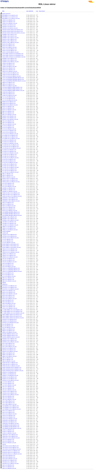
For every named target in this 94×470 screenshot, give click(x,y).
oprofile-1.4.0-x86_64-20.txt (9, 319)
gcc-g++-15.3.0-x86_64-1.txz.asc (10, 133)
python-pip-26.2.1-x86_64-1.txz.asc (11, 365)
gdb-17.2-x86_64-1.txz (7, 175)
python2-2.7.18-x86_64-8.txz (9, 373)
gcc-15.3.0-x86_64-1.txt (8, 125)
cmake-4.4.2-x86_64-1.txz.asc (9, 85)
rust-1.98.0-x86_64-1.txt (8, 400)
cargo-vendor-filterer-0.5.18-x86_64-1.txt (12, 53)
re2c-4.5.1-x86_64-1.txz (8, 388)
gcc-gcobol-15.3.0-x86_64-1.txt (10, 135)
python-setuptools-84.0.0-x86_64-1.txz (11, 368)
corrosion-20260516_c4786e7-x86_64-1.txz (12, 88)
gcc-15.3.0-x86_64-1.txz (8, 127)
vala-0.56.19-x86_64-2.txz (8, 456)
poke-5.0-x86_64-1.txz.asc (8, 360)
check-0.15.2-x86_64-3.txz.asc (9, 71)
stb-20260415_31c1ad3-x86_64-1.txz (10, 426)
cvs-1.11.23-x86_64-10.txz (8, 98)
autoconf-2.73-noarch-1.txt (9, 24)
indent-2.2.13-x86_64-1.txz (9, 228)
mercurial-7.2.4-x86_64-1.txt (9, 285)
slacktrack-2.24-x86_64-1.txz (9, 421)
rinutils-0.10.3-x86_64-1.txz (9, 392)
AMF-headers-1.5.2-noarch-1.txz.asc (11, 18)
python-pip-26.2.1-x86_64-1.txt (10, 362)
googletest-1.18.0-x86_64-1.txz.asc (11, 200)
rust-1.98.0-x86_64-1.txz (8, 402)
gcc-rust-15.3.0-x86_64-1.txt (9, 168)
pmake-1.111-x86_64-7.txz (8, 354)
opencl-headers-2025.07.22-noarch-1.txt (12, 314)
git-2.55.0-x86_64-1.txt (8, 183)
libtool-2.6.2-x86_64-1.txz (9, 255)
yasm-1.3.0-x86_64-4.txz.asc (9, 468)
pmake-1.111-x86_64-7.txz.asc (9, 356)
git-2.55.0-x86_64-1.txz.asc (9, 186)
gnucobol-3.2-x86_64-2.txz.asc (9, 191)
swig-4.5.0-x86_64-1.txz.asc (9, 442)
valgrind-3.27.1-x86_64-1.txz (9, 461)
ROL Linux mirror (47, 4)
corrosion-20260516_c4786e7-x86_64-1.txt (12, 87)
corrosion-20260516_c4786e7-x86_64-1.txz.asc (13, 90)
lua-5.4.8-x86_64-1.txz (8, 264)
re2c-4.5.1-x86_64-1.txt (8, 386)
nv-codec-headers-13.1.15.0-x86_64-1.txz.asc (13, 312)
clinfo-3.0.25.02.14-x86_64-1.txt (10, 72)
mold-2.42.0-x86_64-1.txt (8, 295)
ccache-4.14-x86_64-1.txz (8, 64)
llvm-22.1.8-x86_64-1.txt (8, 258)
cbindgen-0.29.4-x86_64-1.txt (9, 58)
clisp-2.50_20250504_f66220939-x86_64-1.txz (13, 79)
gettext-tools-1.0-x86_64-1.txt (10, 178)
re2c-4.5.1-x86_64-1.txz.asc (9, 389)
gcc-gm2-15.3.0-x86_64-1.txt (9, 149)
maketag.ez (4, 284)
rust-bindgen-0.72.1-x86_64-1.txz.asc (11, 408)
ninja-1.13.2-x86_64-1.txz (8, 306)
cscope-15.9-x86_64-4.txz (8, 93)
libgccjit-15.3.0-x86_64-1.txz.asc (10, 252)
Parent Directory (6, 13)
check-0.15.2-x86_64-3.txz (8, 69)
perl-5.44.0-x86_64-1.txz (8, 344)
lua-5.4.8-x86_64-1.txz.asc (9, 266)
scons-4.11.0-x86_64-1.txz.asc (9, 418)
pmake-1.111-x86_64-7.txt (8, 352)
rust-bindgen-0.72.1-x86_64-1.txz (10, 407)
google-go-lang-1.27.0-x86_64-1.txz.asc (12, 196)
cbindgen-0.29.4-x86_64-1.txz (9, 59)
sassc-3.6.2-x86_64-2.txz (8, 412)
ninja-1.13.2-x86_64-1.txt (8, 304)
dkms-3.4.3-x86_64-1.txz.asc (9, 114)
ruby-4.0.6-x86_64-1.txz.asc (9, 399)
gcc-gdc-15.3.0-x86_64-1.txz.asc (10, 143)
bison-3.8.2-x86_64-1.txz (8, 45)
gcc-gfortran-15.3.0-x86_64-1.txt (10, 144)
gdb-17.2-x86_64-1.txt (7, 173)
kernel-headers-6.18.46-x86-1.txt (10, 244)
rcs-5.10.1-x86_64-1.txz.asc (9, 384)
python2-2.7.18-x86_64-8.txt (9, 372)
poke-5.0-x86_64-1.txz (7, 359)
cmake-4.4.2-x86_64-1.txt (8, 82)
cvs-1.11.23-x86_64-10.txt (8, 96)
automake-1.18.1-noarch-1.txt (9, 34)
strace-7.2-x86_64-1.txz (8, 431)
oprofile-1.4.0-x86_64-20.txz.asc (10, 322)
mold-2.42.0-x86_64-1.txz (8, 296)
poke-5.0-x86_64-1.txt (7, 357)
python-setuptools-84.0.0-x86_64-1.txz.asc (12, 370)
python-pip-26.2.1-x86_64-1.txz (10, 364)
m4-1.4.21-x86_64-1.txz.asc (9, 276)
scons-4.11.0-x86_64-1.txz (8, 416)
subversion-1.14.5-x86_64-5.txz (10, 436)
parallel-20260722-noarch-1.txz (10, 335)
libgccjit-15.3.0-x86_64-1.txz (9, 250)
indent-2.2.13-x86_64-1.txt (9, 226)
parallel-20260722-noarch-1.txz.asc (11, 336)
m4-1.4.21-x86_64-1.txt (8, 272)
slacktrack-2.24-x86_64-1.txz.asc (10, 423)
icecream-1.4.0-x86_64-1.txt (9, 221)
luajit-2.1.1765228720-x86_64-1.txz (11, 269)
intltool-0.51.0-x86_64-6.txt (9, 234)
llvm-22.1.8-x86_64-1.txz (8, 260)
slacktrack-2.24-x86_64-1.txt (9, 420)
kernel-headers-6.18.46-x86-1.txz (10, 245)
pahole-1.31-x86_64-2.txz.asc (9, 332)
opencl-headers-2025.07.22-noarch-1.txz (12, 316)
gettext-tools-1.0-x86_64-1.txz (10, 180)
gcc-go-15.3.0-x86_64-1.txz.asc (10, 162)
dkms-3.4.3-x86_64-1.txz (8, 112)
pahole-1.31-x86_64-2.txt (8, 328)
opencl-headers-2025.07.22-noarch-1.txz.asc (13, 317)
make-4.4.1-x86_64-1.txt (8, 277)
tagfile (4, 444)
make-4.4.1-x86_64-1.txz (8, 279)
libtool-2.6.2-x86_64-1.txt (9, 253)
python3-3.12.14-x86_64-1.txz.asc (10, 380)
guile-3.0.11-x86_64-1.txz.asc (9, 210)
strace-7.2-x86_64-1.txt (8, 429)
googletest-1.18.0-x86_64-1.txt (10, 197)
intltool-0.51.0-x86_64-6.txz (9, 236)
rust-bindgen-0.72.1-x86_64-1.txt (10, 405)
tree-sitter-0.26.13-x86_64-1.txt (10, 445)
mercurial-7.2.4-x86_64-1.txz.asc (10, 288)
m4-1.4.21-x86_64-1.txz (8, 274)
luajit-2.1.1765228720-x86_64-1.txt (11, 268)
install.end (5, 232)
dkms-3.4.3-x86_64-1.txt (8, 111)
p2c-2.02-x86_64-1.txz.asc (8, 327)
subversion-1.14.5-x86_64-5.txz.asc (11, 437)
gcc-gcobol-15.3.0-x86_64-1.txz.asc (11, 138)
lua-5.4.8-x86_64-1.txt (8, 263)
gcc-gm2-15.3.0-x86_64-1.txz (9, 151)
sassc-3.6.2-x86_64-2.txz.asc (9, 413)
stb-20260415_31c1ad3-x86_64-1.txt (10, 424)
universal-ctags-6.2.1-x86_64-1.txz (11, 452)
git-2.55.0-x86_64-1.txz (8, 184)
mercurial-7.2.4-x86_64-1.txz (9, 287)
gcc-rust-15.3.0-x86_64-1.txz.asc (10, 172)
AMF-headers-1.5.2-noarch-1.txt (10, 15)
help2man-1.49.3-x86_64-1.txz (9, 218)
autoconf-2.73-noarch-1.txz (9, 26)
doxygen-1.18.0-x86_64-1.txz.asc (10, 119)
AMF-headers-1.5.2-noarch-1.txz (10, 16)
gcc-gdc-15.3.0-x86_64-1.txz (9, 141)
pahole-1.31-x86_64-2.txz (8, 330)
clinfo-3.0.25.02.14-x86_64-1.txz (10, 74)
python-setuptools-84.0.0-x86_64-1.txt (11, 367)
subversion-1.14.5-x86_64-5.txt (10, 434)
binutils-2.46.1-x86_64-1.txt (9, 39)
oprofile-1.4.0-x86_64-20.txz (9, 320)
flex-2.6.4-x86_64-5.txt (8, 120)
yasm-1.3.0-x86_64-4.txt (8, 464)
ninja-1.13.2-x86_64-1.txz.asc (9, 308)
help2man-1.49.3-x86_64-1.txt (9, 216)
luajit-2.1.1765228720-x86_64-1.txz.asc (12, 271)
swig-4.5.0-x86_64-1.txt (8, 439)
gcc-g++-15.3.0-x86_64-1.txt (9, 130)
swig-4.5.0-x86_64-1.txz (8, 440)
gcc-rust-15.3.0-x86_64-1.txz (9, 170)
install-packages (6, 231)
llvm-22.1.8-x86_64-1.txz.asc (9, 261)
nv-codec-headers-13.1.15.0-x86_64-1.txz (12, 311)
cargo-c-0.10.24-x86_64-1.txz (9, 50)
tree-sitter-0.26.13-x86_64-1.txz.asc (11, 448)
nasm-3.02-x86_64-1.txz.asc (9, 303)
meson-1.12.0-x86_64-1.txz (8, 292)
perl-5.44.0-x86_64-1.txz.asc (9, 346)
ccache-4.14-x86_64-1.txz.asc (9, 66)
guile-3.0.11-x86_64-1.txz (8, 208)
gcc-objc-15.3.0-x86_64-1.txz (9, 165)
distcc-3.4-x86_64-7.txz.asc (9, 109)
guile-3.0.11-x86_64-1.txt (8, 207)
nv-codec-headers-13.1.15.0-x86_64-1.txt (12, 309)
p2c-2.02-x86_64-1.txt (7, 324)
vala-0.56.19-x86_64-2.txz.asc (9, 458)
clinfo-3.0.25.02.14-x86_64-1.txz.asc (11, 75)
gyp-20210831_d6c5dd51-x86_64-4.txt (11, 212)
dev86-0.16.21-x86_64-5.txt (9, 101)
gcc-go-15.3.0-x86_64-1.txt (9, 159)
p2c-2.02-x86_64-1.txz (7, 325)
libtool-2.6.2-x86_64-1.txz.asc (10, 256)
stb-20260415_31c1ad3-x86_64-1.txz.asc (11, 428)
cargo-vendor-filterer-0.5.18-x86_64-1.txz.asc (13, 56)
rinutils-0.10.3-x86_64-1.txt (9, 391)
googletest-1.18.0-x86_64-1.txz (10, 199)
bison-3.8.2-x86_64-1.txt (8, 43)
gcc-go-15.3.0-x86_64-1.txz (9, 160)
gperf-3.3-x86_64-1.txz (8, 204)
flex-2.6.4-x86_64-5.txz (8, 122)
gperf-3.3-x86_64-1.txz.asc (9, 205)
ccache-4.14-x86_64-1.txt (8, 63)
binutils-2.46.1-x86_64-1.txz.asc (10, 42)
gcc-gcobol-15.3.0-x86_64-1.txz (10, 136)
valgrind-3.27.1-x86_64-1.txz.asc (10, 463)
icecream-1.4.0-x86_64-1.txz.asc (10, 224)
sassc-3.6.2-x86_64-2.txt (8, 410)
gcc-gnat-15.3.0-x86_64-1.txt (9, 154)
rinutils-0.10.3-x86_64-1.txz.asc (10, 394)
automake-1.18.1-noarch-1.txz (9, 35)
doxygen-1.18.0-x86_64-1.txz (9, 117)
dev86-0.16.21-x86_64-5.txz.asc (10, 104)
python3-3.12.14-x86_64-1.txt (9, 376)
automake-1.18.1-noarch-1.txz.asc (10, 37)
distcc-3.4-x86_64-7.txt (8, 106)
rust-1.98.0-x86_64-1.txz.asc (9, 404)
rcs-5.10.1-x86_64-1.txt (8, 381)
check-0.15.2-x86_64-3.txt (8, 67)
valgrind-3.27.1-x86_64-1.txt (9, 460)
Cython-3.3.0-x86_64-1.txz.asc (9, 23)
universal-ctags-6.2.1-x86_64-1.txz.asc (12, 453)
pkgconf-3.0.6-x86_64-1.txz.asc (10, 351)
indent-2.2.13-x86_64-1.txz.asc (10, 229)
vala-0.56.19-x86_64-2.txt (8, 455)
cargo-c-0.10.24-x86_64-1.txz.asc (10, 51)
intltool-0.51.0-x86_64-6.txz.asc (10, 237)
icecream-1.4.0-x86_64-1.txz (9, 223)
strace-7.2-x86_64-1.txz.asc (9, 432)
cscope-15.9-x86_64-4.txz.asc (9, 95)
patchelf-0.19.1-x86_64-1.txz (9, 340)
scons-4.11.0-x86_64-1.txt (8, 415)
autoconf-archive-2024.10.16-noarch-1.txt (12, 29)
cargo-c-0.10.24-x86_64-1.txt (9, 48)
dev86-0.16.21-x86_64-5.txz (9, 103)
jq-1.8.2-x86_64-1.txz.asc (8, 242)
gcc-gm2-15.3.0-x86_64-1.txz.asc (10, 152)
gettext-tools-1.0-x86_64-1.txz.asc (11, 181)
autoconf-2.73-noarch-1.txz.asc (10, 27)
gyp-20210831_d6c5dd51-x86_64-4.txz (11, 213)
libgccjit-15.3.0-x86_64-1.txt (9, 248)
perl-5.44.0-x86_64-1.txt (8, 343)
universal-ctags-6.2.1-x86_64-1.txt (11, 450)
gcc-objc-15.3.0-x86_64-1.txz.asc (10, 167)
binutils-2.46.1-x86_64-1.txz (9, 40)
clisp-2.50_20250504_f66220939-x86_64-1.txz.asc (14, 80)
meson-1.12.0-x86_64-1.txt (8, 290)
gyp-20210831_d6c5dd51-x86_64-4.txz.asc (12, 215)
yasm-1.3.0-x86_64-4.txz (8, 466)
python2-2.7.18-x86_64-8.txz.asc (10, 375)
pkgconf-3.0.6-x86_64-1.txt (9, 348)
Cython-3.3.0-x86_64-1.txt (8, 19)
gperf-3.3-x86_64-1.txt (8, 202)
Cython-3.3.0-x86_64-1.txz (8, 21)
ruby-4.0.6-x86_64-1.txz (8, 397)
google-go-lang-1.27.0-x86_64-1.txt (11, 192)
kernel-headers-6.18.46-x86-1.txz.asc (11, 247)
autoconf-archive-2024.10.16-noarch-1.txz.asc (13, 32)
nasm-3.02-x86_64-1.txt (8, 300)
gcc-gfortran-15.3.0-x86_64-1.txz (10, 146)
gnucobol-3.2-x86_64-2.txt (8, 188)
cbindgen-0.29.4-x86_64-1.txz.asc (10, 61)
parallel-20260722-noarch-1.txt (10, 333)
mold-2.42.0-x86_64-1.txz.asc (9, 298)
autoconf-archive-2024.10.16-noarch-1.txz (12, 31)
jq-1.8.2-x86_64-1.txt (7, 239)
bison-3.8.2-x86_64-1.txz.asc (9, 47)
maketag (4, 282)
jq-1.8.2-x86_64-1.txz (7, 240)
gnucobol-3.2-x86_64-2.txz (8, 189)
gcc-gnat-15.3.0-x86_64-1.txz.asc (10, 157)
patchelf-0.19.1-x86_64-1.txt (9, 338)
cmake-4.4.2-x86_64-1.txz (8, 83)
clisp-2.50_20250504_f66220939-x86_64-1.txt (13, 77)
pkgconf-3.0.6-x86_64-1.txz (9, 349)
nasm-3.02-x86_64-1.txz (8, 301)
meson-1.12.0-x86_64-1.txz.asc (9, 293)
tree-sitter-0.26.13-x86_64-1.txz (10, 447)
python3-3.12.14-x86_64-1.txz (9, 378)
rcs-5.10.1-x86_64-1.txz (8, 383)
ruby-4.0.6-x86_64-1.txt (8, 396)
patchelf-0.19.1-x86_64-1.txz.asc (10, 341)
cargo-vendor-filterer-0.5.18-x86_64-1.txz (12, 55)
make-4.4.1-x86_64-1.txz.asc (9, 280)
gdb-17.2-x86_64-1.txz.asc (8, 176)
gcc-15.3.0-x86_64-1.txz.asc (9, 128)
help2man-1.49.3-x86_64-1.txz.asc (10, 220)
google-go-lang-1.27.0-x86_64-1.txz (11, 194)
